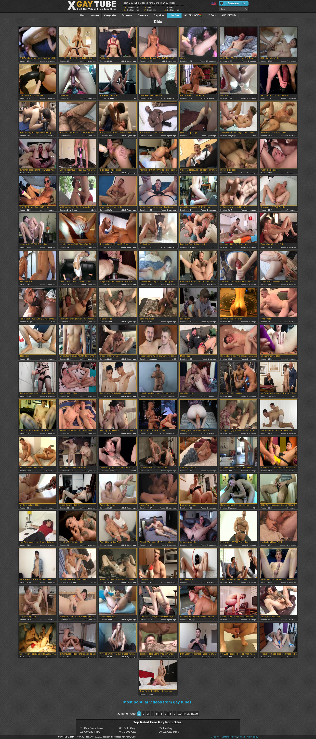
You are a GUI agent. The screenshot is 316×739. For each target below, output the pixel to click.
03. (127, 728)
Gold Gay (151, 7)
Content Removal (229, 737)
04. (127, 731)
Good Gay (151, 10)
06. (169, 731)
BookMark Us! (234, 3)
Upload (241, 737)
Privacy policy (252, 737)
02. (90, 731)
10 (180, 713)
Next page (191, 713)
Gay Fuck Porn (133, 7)
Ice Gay (170, 7)
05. (165, 728)
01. (91, 728)
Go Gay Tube (133, 10)
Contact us (216, 737)
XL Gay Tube (173, 10)
